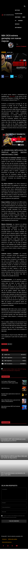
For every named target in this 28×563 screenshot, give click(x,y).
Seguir (24, 357)
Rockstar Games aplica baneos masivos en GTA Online (10, 394)
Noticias (3, 52)
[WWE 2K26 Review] (24, 388)
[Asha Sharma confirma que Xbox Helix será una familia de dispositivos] (14, 451)
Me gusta (23, 354)
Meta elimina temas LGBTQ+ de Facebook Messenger (10, 407)
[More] (20, 76)
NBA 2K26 (12, 96)
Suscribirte (23, 363)
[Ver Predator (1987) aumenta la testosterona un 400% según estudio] (24, 382)
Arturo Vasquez (21, 46)
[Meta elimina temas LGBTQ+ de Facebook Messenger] (24, 407)
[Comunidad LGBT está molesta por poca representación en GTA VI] (14, 434)
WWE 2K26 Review (5, 388)
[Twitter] (12, 546)
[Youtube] (17, 546)
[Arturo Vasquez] (12, 45)
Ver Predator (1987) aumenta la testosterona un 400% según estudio (9, 382)
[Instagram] (8, 546)
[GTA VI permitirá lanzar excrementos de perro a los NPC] (14, 468)
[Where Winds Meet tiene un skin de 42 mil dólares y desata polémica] (24, 401)
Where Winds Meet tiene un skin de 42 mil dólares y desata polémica (10, 400)
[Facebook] (3, 546)
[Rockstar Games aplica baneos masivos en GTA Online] (24, 394)
